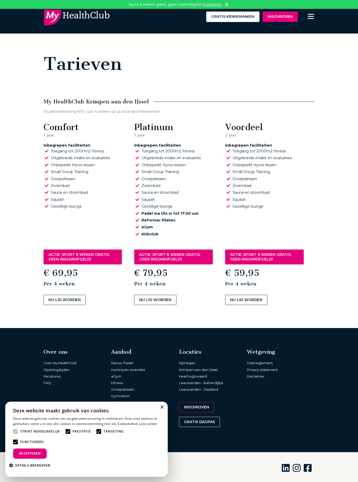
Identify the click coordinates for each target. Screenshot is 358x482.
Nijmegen (187, 363)
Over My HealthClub (60, 363)
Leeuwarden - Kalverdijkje (201, 383)
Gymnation (120, 396)
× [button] (162, 407)
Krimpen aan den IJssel (198, 370)
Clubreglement (260, 363)
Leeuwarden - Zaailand (198, 389)
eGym (116, 376)
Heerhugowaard (193, 376)
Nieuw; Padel (122, 363)
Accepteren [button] (30, 453)
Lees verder (148, 424)
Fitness (117, 383)
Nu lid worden (64, 299)
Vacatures (52, 376)
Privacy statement (262, 370)
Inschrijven (280, 16)
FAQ (47, 383)
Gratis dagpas (199, 421)
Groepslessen (122, 389)
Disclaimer (256, 376)
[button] (31, 465)
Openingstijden (57, 370)
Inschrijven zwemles (128, 370)
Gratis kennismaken (232, 16)
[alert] (86, 439)
